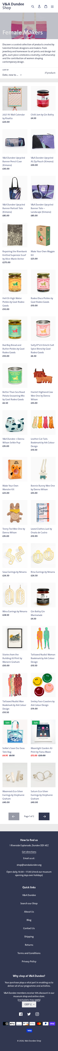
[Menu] (52, 6)
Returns (29, 944)
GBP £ (28, 1004)
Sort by (5, 70)
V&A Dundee (13, 6)
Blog (29, 920)
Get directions (29, 851)
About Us (29, 911)
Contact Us (29, 928)
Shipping (29, 936)
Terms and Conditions (29, 953)
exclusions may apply (29, 999)
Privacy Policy (29, 961)
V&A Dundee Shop (33, 1040)
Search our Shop (29, 903)
